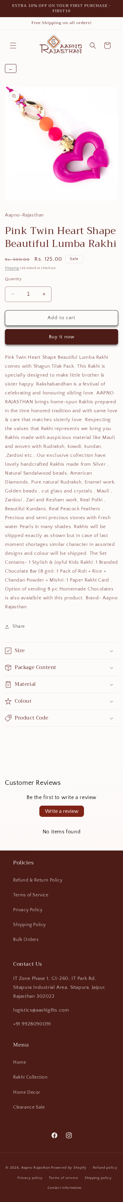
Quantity (13, 279)
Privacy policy (30, 1178)
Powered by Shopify (69, 1168)
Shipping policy (98, 1178)
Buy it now (61, 337)
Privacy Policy (27, 910)
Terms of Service (31, 895)
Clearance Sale (29, 1107)
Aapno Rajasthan (35, 1168)
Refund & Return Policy (37, 880)
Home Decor (26, 1092)
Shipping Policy (29, 924)
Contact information (65, 1188)
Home (19, 1062)
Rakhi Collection (30, 1077)
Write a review (61, 811)
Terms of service (63, 1178)
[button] (13, 45)
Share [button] (18, 626)
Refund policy (105, 1168)
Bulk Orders (26, 939)
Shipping (12, 268)
